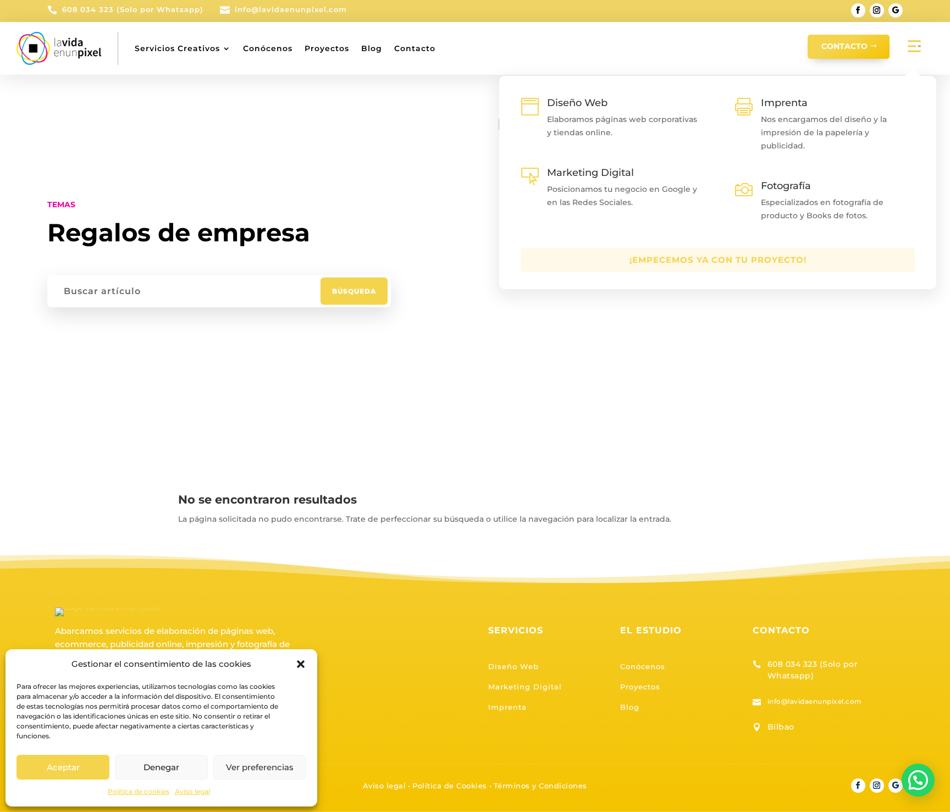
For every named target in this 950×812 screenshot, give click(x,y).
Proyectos (327, 48)
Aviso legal (192, 791)
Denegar (161, 767)
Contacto (414, 48)
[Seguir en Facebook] (858, 10)
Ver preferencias (260, 767)
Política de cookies (138, 791)
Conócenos (267, 48)
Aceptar (63, 767)
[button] (300, 664)
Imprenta (507, 707)
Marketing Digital (525, 686)
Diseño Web (513, 666)
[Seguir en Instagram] (877, 10)
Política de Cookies (449, 785)
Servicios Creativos (177, 48)
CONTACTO (844, 46)
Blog (371, 48)
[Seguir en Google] (895, 10)
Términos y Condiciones (540, 785)
